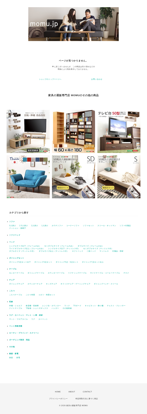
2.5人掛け (23, 226)
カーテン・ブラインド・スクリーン (24, 333)
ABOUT (71, 392)
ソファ (12, 222)
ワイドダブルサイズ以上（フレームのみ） (27, 249)
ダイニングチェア (16, 284)
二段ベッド (91, 251)
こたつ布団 (30, 295)
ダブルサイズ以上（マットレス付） (54, 251)
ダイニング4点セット (43, 262)
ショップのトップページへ (50, 79)
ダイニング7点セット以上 (93, 262)
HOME (58, 392)
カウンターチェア (35, 284)
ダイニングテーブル (36, 273)
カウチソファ (57, 226)
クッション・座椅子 (17, 228)
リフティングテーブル (77, 273)
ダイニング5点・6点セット (67, 262)
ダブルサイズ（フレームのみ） (91, 246)
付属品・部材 (117, 251)
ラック (67, 306)
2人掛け (34, 226)
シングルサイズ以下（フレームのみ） (25, 246)
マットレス (104, 251)
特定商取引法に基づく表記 (87, 399)
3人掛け (12, 226)
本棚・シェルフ (15, 306)
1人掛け (44, 226)
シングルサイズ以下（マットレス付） (64, 249)
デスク (126, 273)
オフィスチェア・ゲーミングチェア (75, 284)
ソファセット (88, 226)
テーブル (13, 269)
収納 (11, 302)
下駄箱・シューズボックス (37, 308)
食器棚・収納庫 (32, 306)
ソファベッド (14, 235)
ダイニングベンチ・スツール (106, 284)
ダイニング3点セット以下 (20, 262)
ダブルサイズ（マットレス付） (22, 251)
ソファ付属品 (125, 226)
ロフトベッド (77, 251)
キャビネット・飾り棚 (94, 306)
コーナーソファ (72, 226)
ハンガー (55, 308)
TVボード (77, 306)
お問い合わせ (96, 79)
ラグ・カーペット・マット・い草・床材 (26, 315)
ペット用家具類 (15, 326)
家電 (18, 358)
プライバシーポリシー (58, 399)
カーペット (43, 319)
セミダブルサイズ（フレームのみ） (59, 246)
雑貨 (11, 358)
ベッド (12, 242)
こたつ (12, 291)
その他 (12, 347)
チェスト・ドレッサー (116, 306)
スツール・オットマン (106, 226)
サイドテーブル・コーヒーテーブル (105, 273)
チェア (12, 280)
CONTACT (87, 392)
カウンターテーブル (56, 273)
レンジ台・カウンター (51, 306)
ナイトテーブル (15, 308)
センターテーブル (16, 273)
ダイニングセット (16, 258)
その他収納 (67, 308)
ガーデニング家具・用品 (19, 340)
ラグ (33, 319)
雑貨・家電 (14, 354)
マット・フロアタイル (18, 319)
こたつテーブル (15, 295)
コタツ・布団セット (46, 295)
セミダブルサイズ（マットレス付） (98, 249)
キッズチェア (51, 284)
